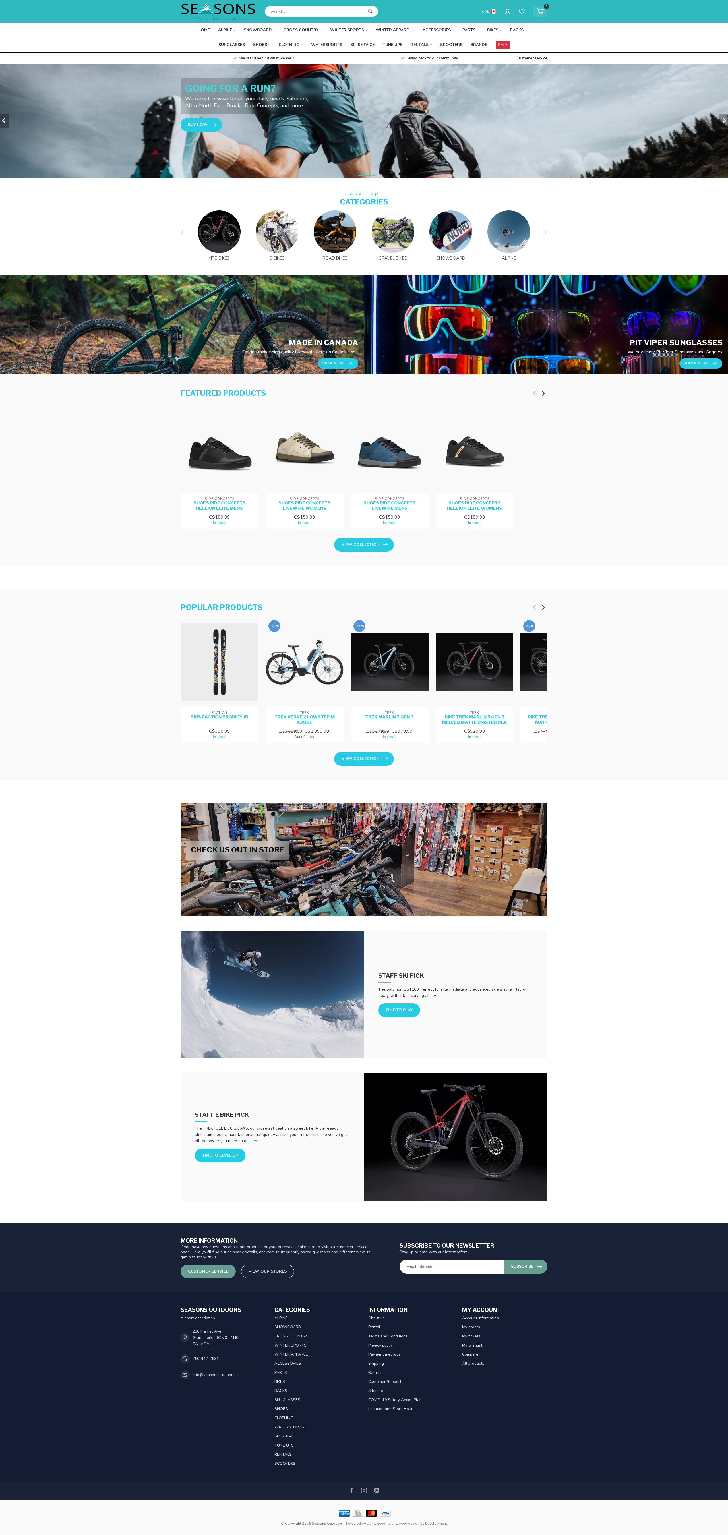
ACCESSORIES (437, 30)
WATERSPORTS (326, 44)
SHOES (260, 44)
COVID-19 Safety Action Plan (395, 1400)
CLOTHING (289, 44)
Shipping (376, 1363)
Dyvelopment (436, 1523)
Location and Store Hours (391, 1409)
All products (473, 1363)
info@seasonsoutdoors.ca (216, 1374)
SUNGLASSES (231, 44)
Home (204, 30)
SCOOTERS (451, 44)
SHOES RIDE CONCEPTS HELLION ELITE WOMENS (474, 505)
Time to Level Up (220, 1155)
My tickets (471, 1336)
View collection (360, 544)
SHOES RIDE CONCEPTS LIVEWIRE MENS (389, 505)
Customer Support (384, 1381)
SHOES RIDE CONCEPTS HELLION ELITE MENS (219, 505)
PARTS (468, 30)
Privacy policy (380, 1345)
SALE (503, 44)
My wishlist (472, 1345)
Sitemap (375, 1390)
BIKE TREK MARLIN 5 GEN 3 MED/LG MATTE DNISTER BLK (474, 720)
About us (376, 1318)
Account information (480, 1318)
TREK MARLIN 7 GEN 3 (389, 717)
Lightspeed (376, 1523)
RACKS (517, 30)
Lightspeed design (403, 1523)
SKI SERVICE (362, 44)
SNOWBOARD (258, 30)
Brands (479, 44)
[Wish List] (522, 11)
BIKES (492, 30)
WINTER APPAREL (393, 30)
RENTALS (420, 44)
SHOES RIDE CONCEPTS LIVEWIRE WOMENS (304, 505)
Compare (470, 1354)
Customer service (531, 58)
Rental (374, 1327)
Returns (375, 1372)
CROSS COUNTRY (301, 30)
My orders (471, 1327)
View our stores (268, 1271)
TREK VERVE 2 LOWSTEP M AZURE (304, 720)
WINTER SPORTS (347, 30)
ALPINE (225, 30)
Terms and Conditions (388, 1336)
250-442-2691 (206, 1358)
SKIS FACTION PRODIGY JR (219, 717)
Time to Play (399, 1010)
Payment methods (384, 1354)
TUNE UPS (392, 44)
